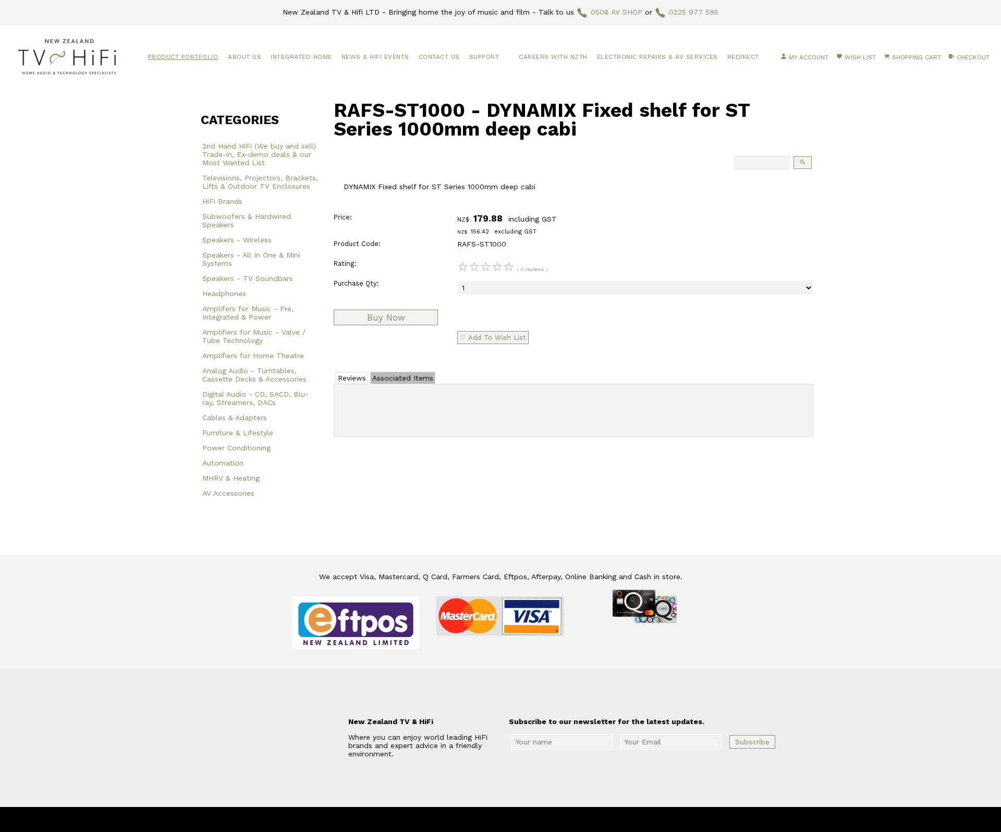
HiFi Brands (222, 201)
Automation (222, 463)
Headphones (224, 293)
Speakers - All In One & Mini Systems (251, 259)
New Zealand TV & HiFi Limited (529, 819)
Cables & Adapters (234, 417)
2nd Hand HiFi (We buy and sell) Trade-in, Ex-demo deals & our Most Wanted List (259, 154)
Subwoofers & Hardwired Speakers (246, 220)
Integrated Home (301, 56)
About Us (244, 56)
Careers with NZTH (553, 56)
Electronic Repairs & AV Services (657, 56)
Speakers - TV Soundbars (247, 278)
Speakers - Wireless (237, 240)
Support (484, 56)
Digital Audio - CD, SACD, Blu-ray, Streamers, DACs (255, 398)
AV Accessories (228, 493)
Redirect (743, 56)
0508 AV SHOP (616, 12)
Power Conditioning (236, 448)
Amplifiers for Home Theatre (253, 355)
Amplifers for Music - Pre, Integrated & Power (248, 312)
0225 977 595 (693, 12)
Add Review (573, 408)
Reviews (352, 378)
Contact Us (439, 56)
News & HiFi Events (375, 56)
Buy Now (386, 317)
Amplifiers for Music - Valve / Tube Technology (254, 336)
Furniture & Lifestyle (237, 433)
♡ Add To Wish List (493, 337)
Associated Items (402, 378)
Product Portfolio (183, 56)
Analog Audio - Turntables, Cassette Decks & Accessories (254, 374)
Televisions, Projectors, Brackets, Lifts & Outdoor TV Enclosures (260, 182)
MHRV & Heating (231, 478)
